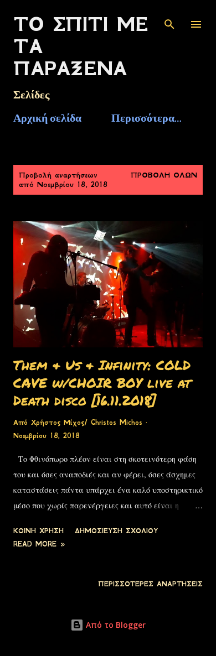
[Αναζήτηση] (169, 20)
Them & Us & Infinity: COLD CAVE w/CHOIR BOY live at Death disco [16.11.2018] (102, 382)
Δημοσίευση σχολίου (116, 531)
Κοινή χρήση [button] (38, 531)
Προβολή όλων (164, 175)
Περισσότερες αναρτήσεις (150, 584)
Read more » (39, 544)
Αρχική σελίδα (47, 118)
